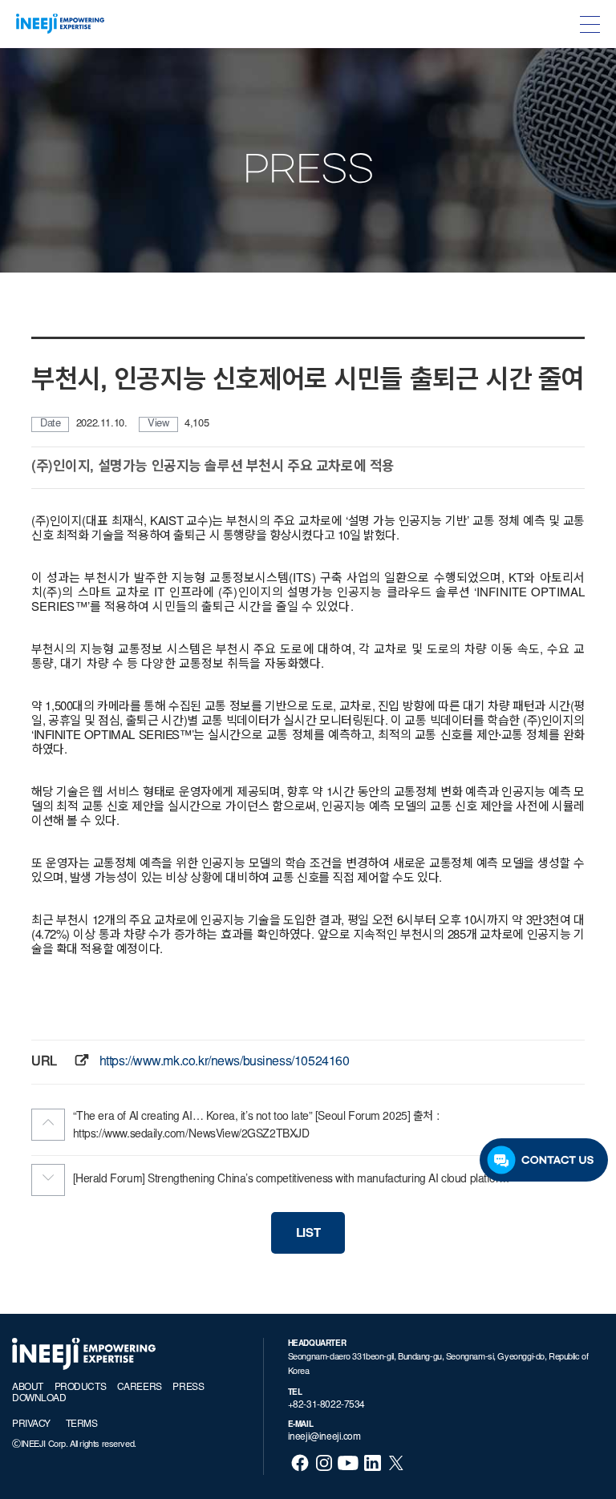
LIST (308, 1234)
